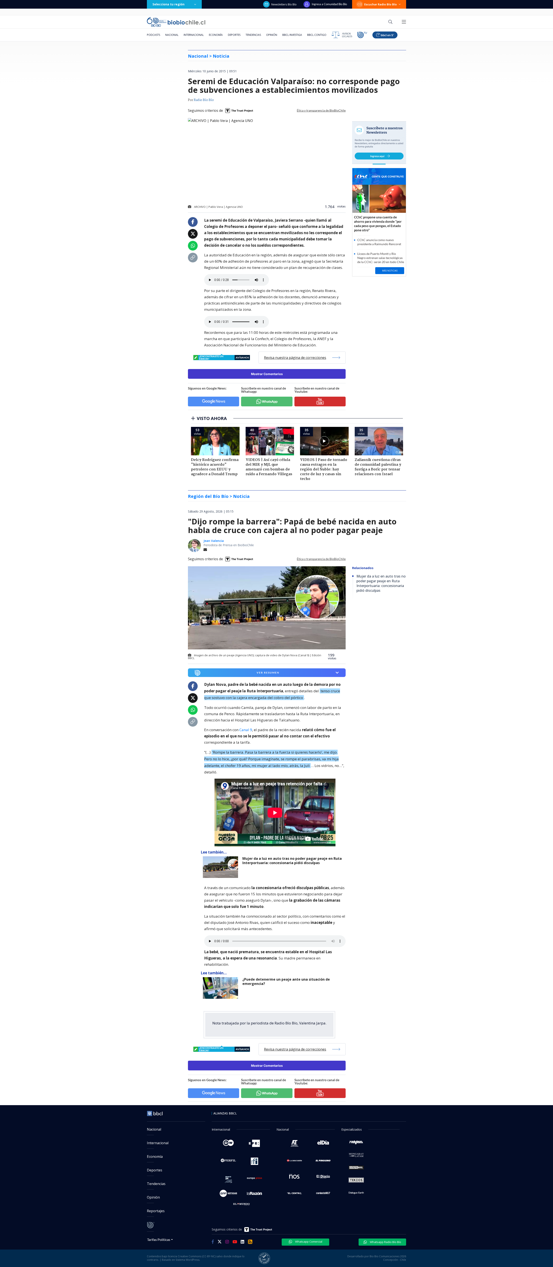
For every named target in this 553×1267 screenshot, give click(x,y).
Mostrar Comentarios (267, 374)
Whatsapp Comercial (308, 1241)
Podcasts (153, 35)
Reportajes (156, 1211)
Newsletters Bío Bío (284, 4)
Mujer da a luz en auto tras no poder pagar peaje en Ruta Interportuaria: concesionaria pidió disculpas (292, 860)
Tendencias (253, 35)
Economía (216, 35)
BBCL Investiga (292, 35)
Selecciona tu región (168, 4)
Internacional (194, 35)
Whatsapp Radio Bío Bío (385, 1242)
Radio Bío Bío (204, 100)
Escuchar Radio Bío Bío (380, 4)
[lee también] (221, 867)
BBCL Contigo (316, 35)
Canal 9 (245, 729)
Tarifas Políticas (158, 1239)
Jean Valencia (213, 541)
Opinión (271, 35)
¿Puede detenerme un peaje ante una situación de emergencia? (286, 981)
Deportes (234, 35)
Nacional (171, 35)
